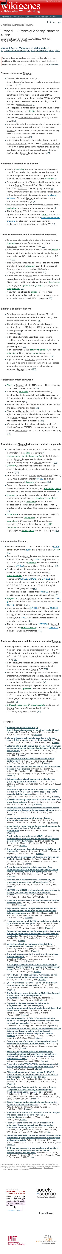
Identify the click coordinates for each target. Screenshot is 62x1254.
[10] (54, 224)
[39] (17, 701)
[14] (22, 288)
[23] (42, 421)
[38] (44, 682)
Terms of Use (24, 1169)
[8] (34, 201)
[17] (24, 346)
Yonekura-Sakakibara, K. (17, 50)
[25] (55, 462)
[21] (25, 401)
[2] (34, 104)
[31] (8, 553)
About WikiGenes (35, 1168)
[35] (39, 631)
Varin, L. (23, 48)
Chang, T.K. (7, 48)
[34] (30, 621)
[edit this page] (54, 22)
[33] (27, 605)
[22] (37, 408)
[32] (56, 566)
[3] (14, 121)
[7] (52, 188)
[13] (44, 272)
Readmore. (54, 64)
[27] (49, 482)
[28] (58, 491)
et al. (15, 48)
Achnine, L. (40, 48)
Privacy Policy (13, 1169)
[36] (15, 659)
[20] (37, 388)
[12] (13, 259)
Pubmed (37, 735)
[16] (39, 320)
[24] (8, 434)
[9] (55, 208)
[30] (57, 530)
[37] (46, 669)
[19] (34, 369)
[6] (56, 178)
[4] (30, 137)
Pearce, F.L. (42, 50)
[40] (39, 711)
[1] (20, 85)
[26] (17, 472)
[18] (51, 356)
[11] (43, 246)
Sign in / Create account (53, 1)
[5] (48, 153)
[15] (50, 298)
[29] (8, 511)
